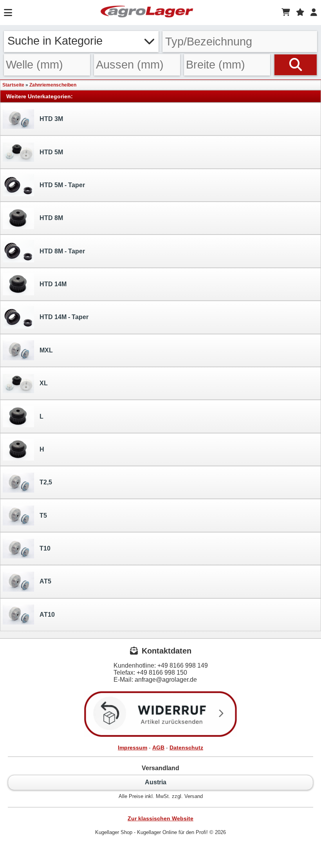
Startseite (13, 85)
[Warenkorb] (285, 12)
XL (44, 383)
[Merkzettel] (300, 12)
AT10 (47, 614)
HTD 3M (51, 119)
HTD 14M (53, 284)
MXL (46, 350)
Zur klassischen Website (160, 818)
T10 (45, 548)
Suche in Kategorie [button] (55, 40)
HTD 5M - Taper (62, 185)
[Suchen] (295, 64)
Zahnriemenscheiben (52, 85)
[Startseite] (147, 12)
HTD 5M (51, 152)
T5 (43, 515)
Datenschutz (186, 747)
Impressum (132, 747)
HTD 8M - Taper (62, 251)
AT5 (45, 581)
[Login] (313, 12)
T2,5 (46, 482)
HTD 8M (51, 218)
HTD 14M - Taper (64, 317)
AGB (158, 747)
